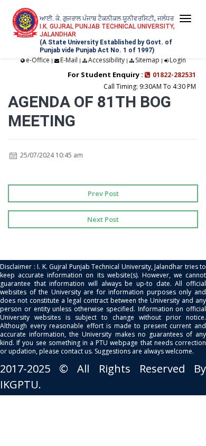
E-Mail (69, 59)
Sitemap (147, 59)
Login (178, 59)
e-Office (38, 59)
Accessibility (106, 59)
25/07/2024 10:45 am (50, 155)
